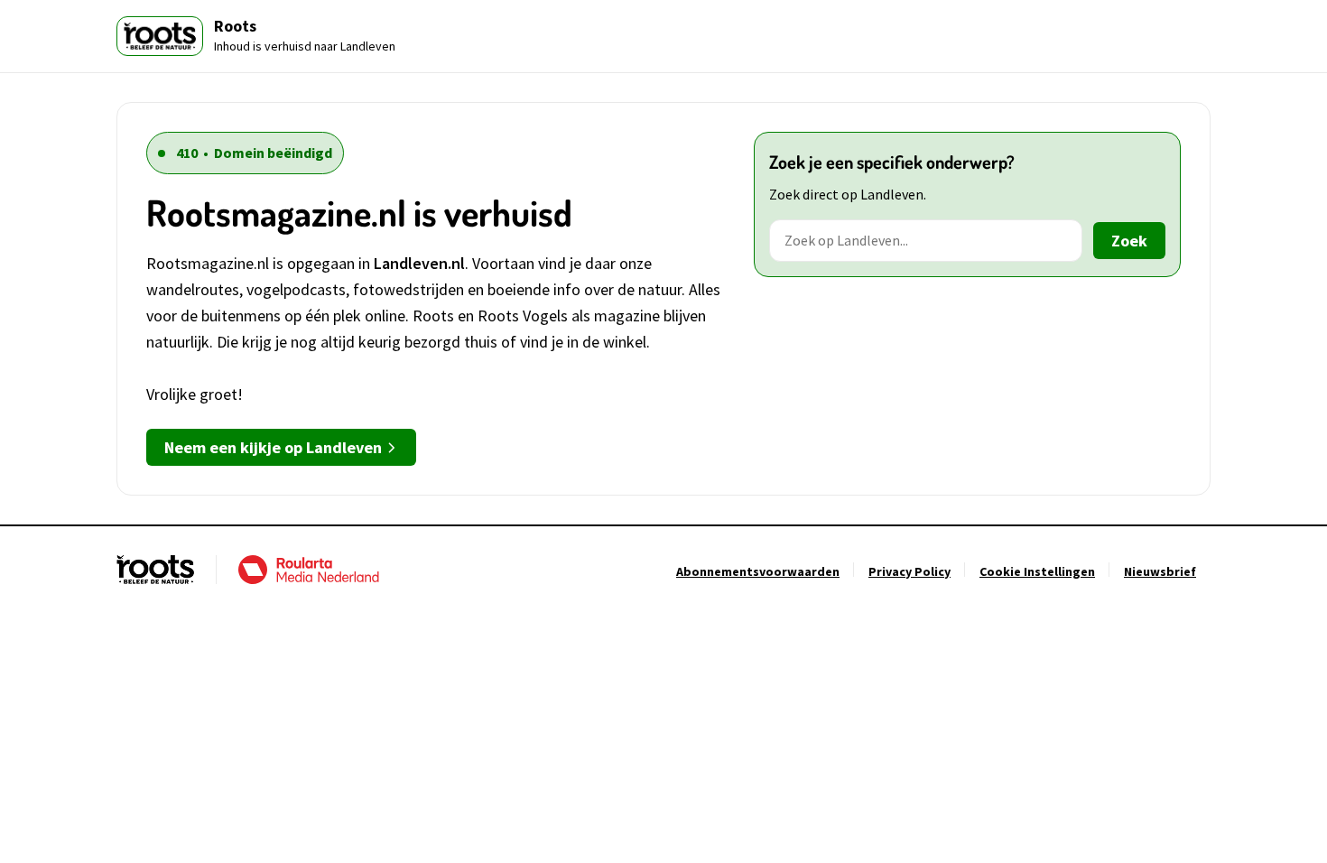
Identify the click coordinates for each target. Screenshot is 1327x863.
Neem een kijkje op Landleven (273, 447)
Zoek (1129, 240)
